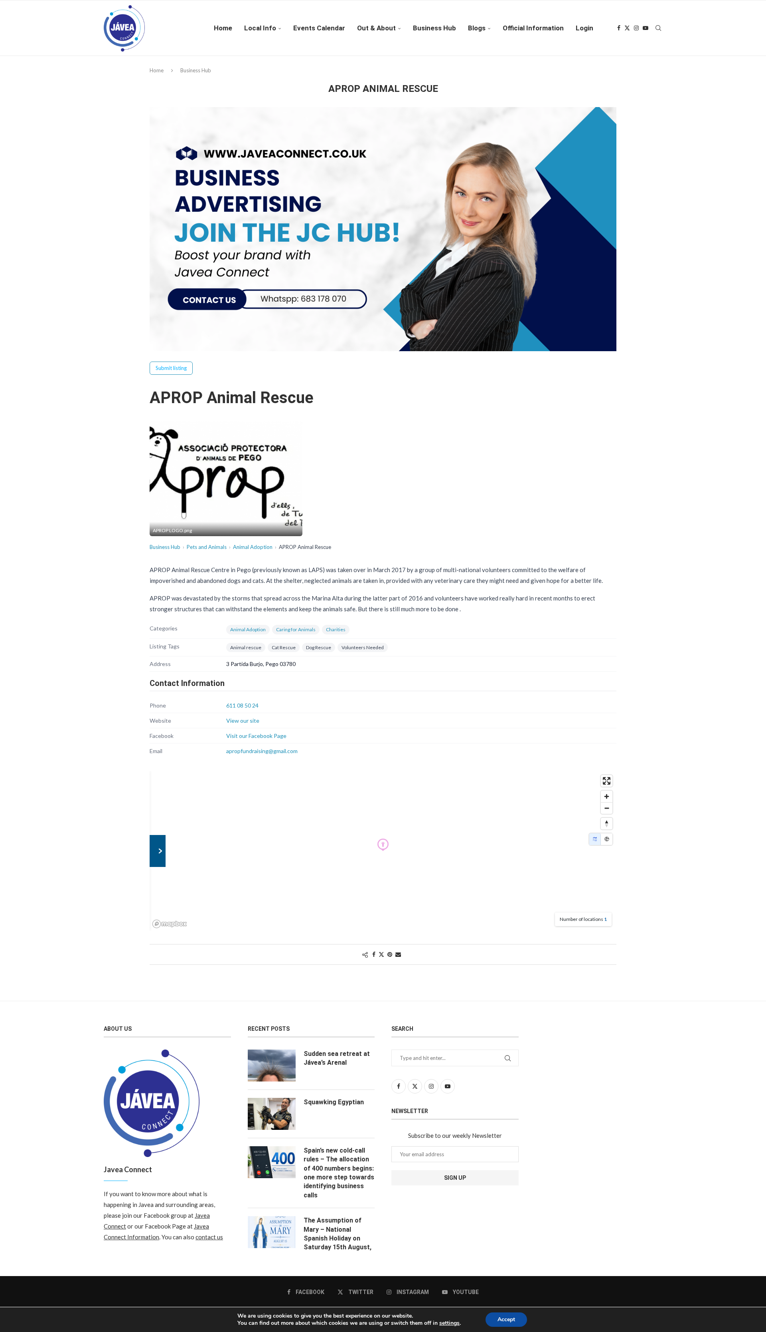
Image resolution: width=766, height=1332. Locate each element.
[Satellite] (606, 839)
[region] (383, 851)
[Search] (658, 28)
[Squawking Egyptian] (272, 1114)
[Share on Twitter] (381, 954)
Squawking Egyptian (334, 1102)
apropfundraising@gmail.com (262, 751)
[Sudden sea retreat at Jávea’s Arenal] (272, 1066)
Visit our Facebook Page (256, 735)
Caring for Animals (296, 629)
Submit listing (171, 368)
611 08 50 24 (242, 705)
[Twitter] (627, 28)
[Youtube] (645, 28)
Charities (335, 629)
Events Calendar (319, 28)
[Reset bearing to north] (606, 823)
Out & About (376, 28)
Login (584, 28)
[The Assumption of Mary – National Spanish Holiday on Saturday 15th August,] (272, 1232)
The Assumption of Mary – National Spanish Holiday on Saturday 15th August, (337, 1234)
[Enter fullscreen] (606, 781)
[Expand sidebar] (158, 851)
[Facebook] (618, 28)
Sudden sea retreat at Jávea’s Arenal (337, 1058)
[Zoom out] (606, 808)
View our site (242, 720)
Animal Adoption (252, 547)
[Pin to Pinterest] (389, 954)
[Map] (595, 839)
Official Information (533, 28)
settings (449, 1323)
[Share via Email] (398, 954)
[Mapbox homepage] (169, 923)
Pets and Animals (207, 547)
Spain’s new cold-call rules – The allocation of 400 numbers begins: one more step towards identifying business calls (339, 1173)
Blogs (477, 28)
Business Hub (434, 28)
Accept (506, 1319)
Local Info (260, 28)
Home (223, 28)
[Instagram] (636, 28)
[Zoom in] (606, 796)
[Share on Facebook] (373, 954)
